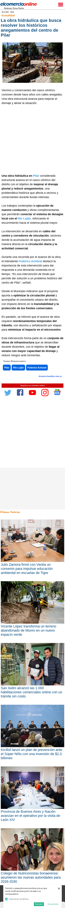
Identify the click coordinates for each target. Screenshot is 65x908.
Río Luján (24, 218)
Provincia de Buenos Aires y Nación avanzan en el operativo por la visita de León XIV (30, 816)
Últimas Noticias (10, 512)
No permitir (53, 904)
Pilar (36, 175)
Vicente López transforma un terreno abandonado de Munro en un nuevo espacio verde (28, 630)
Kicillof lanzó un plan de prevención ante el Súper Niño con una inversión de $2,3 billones (31, 754)
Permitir (39, 904)
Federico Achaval (36, 367)
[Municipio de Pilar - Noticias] (39, 175)
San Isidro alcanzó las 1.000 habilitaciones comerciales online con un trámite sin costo (31, 692)
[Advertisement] (32, 139)
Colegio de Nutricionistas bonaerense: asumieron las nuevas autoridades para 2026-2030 (31, 877)
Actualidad (8, 15)
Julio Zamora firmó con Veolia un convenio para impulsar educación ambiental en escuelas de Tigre (27, 569)
